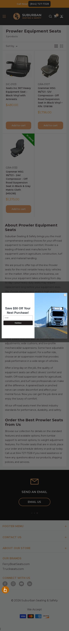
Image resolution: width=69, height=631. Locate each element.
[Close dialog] (65, 294)
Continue (18, 323)
